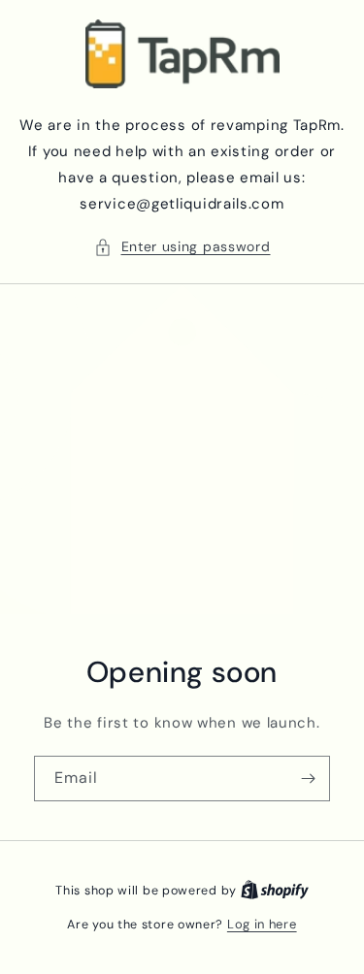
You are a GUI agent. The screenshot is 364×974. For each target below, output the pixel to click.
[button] (182, 247)
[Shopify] (275, 890)
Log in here (262, 924)
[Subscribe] (307, 778)
